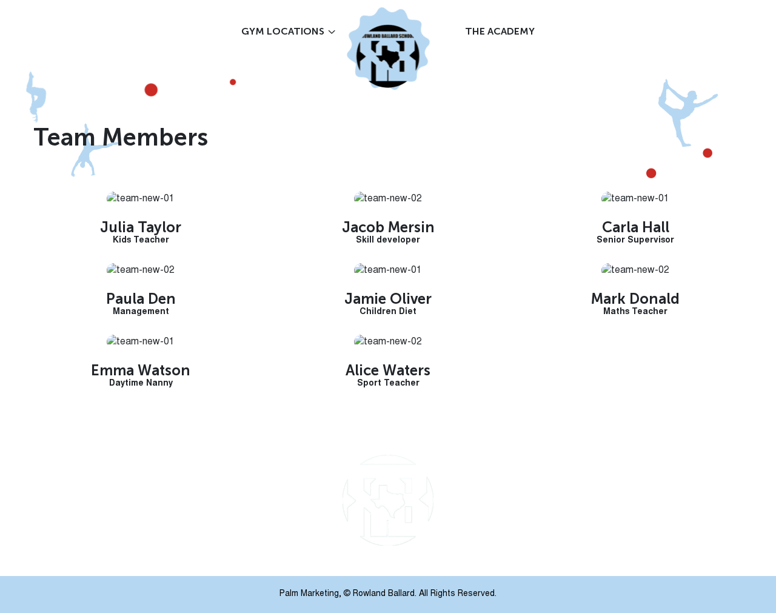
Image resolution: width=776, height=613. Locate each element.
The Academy (500, 31)
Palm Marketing (309, 594)
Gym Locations (282, 31)
